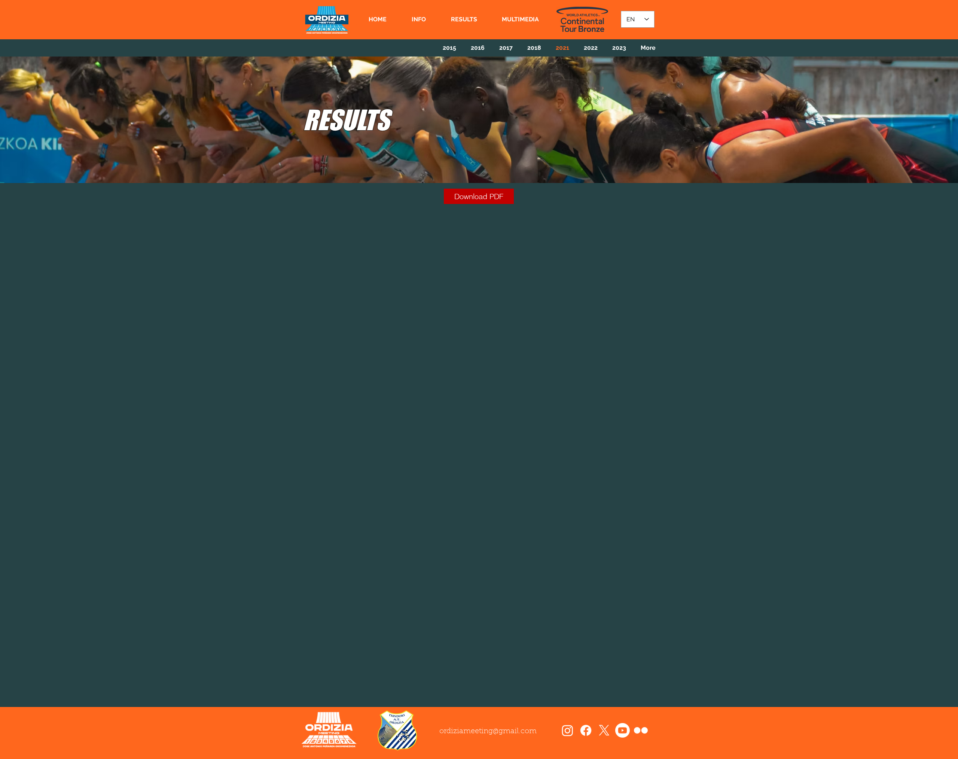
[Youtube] (622, 730)
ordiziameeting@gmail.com (488, 731)
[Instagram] (567, 730)
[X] (604, 730)
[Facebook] (586, 730)
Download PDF (478, 196)
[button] (418, 19)
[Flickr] (641, 730)
